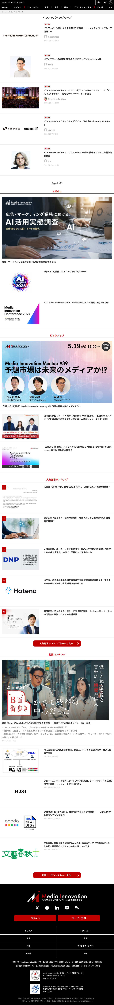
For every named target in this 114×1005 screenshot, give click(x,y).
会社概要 (75, 966)
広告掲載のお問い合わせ (84, 962)
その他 (100, 7)
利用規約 (98, 962)
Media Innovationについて (31, 962)
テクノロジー (33, 7)
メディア (17, 7)
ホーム (5, 7)
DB (110, 7)
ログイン (35, 918)
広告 (47, 7)
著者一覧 (15, 962)
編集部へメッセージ (66, 962)
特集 (66, 7)
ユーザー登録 (79, 918)
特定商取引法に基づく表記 (60, 966)
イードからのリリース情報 (90, 966)
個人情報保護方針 (42, 966)
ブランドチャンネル (82, 7)
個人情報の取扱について (25, 966)
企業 (56, 7)
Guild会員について (50, 962)
